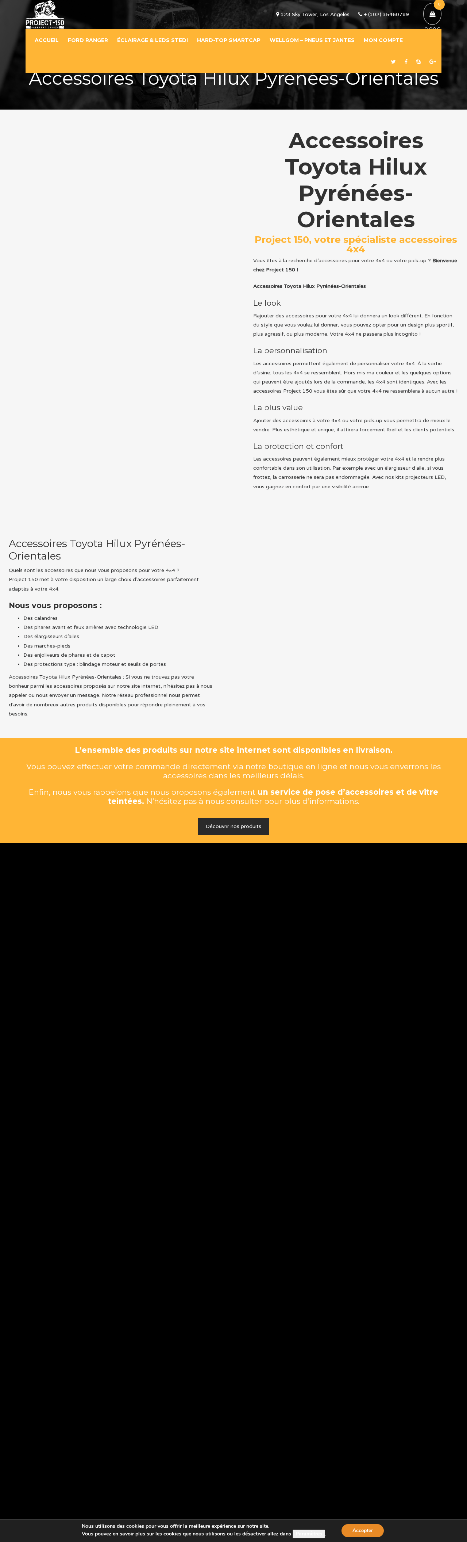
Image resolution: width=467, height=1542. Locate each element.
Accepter (362, 1530)
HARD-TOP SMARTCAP (228, 40)
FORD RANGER (88, 40)
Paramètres (309, 1533)
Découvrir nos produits (233, 826)
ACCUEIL (47, 40)
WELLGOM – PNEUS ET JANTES (312, 40)
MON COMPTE (383, 40)
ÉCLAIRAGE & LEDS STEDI (152, 40)
